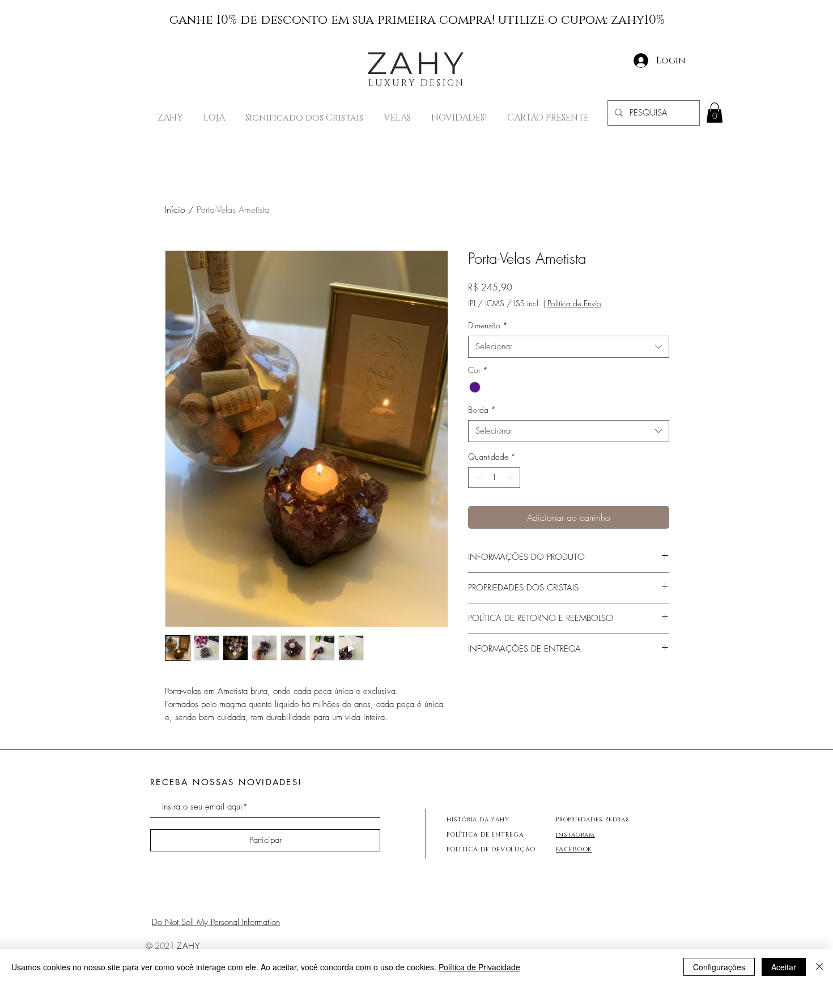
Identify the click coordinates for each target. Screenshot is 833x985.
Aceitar (783, 967)
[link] (714, 112)
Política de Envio (574, 303)
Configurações (719, 967)
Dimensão (488, 325)
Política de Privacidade (479, 967)
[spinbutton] (494, 477)
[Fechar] (819, 967)
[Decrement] (477, 477)
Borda (482, 409)
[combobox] (568, 347)
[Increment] (511, 477)
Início (175, 209)
